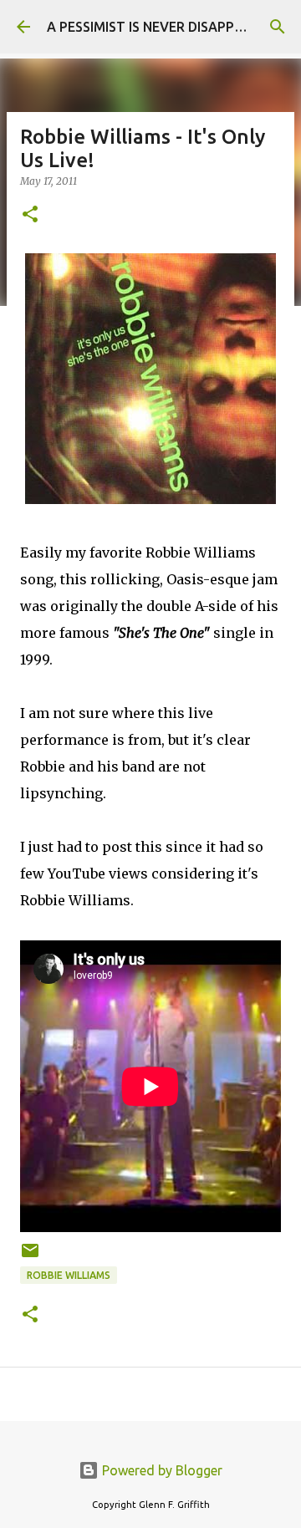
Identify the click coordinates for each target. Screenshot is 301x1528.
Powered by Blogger (160, 1470)
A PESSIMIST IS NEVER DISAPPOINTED (165, 26)
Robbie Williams (68, 1275)
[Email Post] (30, 1256)
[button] (30, 215)
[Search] (278, 27)
